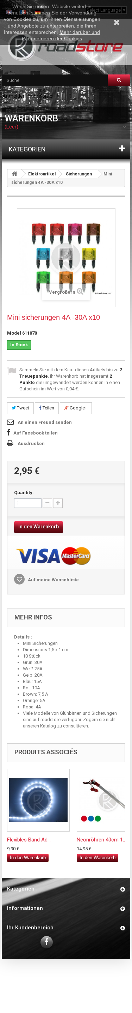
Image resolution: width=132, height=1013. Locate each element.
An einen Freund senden (45, 422)
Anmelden (14, 96)
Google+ (78, 407)
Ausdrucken (31, 443)
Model (14, 333)
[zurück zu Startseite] (14, 173)
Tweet (22, 407)
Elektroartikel (42, 174)
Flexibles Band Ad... (29, 840)
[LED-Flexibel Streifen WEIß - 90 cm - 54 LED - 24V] (38, 800)
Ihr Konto (42, 96)
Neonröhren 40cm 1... (101, 840)
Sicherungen (79, 174)
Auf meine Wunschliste (53, 579)
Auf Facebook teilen (35, 433)
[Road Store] (66, 47)
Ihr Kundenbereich (30, 927)
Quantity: (24, 492)
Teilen (48, 407)
